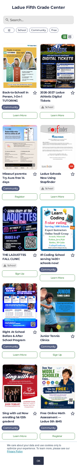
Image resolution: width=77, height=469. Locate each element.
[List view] (70, 36)
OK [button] (38, 460)
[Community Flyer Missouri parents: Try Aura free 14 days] (19, 147)
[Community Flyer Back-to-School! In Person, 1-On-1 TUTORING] (19, 66)
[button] (9, 30)
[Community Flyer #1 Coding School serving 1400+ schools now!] (57, 228)
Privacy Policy (15, 451)
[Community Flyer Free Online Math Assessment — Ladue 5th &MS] (57, 386)
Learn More (19, 115)
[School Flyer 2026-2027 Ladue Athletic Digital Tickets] (57, 66)
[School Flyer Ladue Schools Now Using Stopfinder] (57, 147)
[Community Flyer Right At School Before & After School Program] (19, 305)
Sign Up (19, 273)
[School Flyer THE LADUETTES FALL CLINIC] (19, 228)
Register (20, 196)
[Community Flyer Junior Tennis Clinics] (57, 309)
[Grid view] (64, 36)
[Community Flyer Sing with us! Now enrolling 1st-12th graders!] (19, 386)
